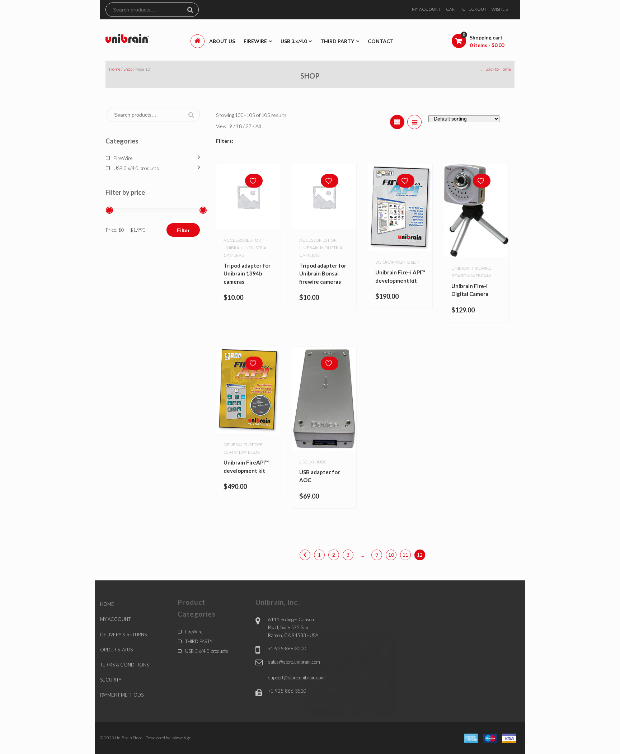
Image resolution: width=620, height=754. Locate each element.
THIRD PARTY (198, 641)
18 (239, 126)
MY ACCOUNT (426, 9)
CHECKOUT (474, 9)
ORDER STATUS (116, 649)
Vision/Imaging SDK (397, 262)
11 (405, 555)
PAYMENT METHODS (122, 695)
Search (193, 10)
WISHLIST (501, 9)
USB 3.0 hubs (312, 462)
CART (451, 9)
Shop (127, 69)
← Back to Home (495, 69)
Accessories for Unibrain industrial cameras (246, 247)
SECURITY (110, 680)
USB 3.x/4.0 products (136, 168)
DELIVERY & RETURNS (123, 634)
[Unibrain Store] (127, 38)
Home (115, 69)
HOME (107, 604)
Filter (183, 230)
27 (249, 126)
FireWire (123, 158)
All (258, 126)
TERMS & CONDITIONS (124, 665)
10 (391, 555)
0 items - (487, 45)
